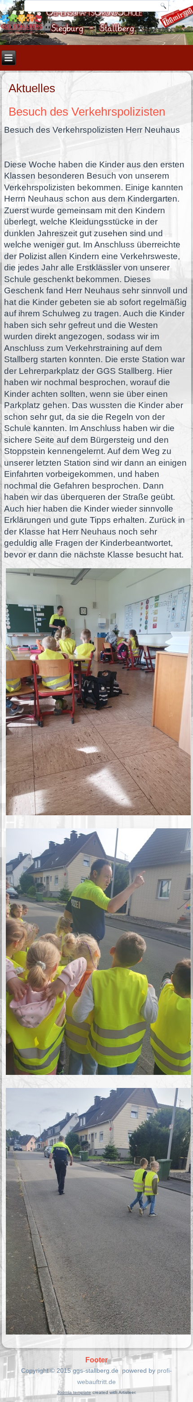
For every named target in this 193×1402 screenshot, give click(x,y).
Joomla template (74, 1392)
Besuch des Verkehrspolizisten (87, 111)
